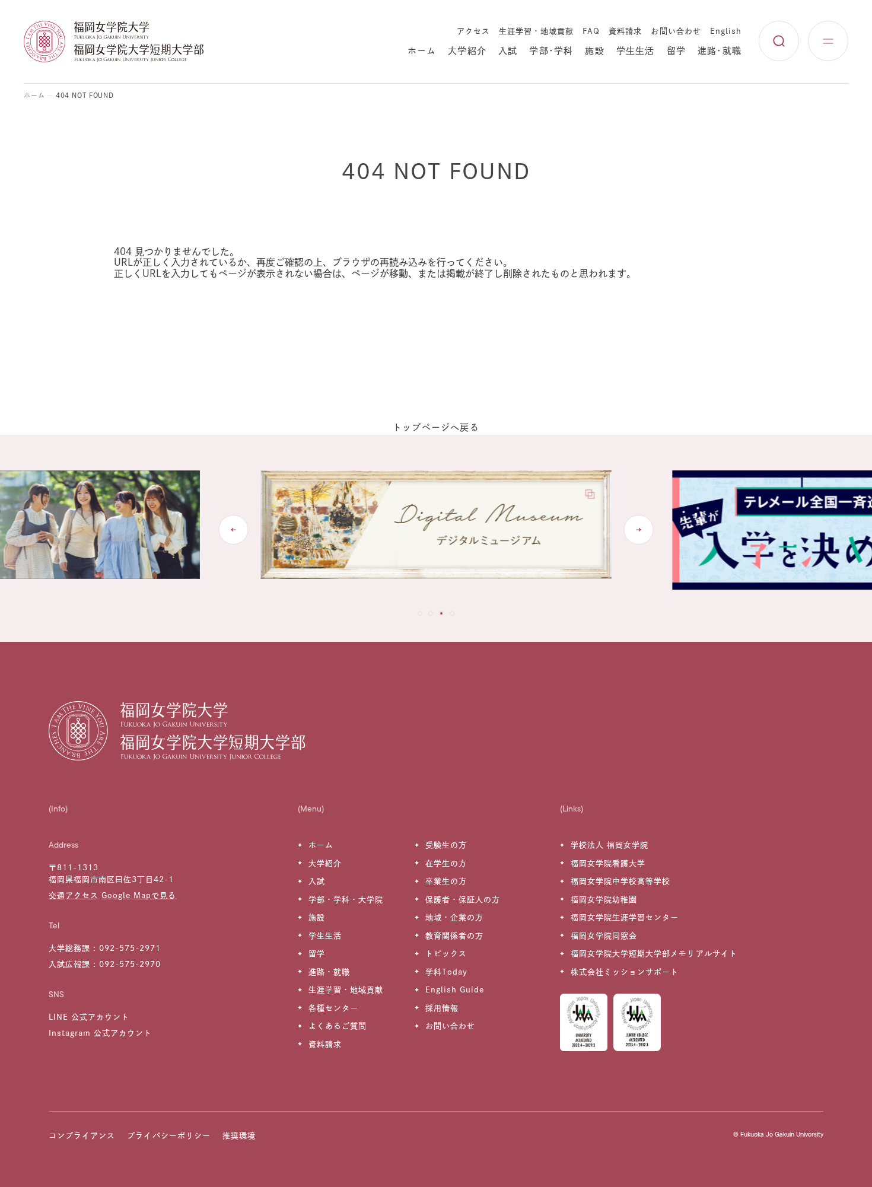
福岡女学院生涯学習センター (625, 917)
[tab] (420, 613)
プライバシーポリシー (168, 1136)
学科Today (446, 972)
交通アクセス (73, 895)
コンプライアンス (82, 1136)
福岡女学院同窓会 (604, 936)
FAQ (591, 31)
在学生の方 (446, 863)
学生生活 (635, 50)
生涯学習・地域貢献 (536, 31)
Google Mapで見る (139, 895)
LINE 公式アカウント (89, 1017)
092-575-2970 (130, 964)
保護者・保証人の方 (462, 899)
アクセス (473, 31)
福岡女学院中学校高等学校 (620, 881)
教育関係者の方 (454, 936)
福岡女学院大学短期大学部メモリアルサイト (654, 953)
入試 (507, 50)
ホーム (422, 50)
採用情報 (442, 1008)
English (725, 31)
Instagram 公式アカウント (100, 1033)
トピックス (446, 953)
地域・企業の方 (454, 917)
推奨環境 (239, 1136)
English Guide (455, 990)
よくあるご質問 (337, 1026)
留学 (676, 50)
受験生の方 (446, 845)
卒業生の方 (446, 881)
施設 (594, 50)
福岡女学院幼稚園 (604, 899)
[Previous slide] (234, 530)
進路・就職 (329, 972)
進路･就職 (719, 50)
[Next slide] (638, 530)
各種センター (333, 1008)
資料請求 (625, 31)
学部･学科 (551, 50)
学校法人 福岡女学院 (609, 845)
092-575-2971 (130, 948)
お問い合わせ (676, 31)
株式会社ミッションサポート (625, 972)
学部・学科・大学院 (345, 899)
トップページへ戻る (436, 427)
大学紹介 (467, 50)
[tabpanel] (436, 530)
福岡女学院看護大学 (608, 863)
